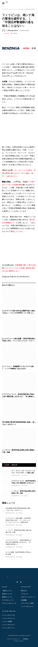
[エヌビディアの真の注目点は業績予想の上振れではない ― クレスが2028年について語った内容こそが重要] (19, 298)
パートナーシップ (26, 587)
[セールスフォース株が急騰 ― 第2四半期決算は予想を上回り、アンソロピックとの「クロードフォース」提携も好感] (19, 326)
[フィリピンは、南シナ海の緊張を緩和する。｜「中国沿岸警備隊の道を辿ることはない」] (19, 48)
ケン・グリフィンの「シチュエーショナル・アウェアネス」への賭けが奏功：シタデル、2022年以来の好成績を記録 (23, 474)
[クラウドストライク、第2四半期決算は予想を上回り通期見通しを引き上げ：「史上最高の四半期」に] (19, 382)
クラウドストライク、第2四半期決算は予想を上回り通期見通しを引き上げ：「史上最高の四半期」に (18, 396)
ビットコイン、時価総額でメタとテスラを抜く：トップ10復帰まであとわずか (18, 367)
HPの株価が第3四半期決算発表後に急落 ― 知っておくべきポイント (19, 423)
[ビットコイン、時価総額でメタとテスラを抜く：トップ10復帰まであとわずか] (19, 354)
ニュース (9, 9)
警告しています (17, 231)
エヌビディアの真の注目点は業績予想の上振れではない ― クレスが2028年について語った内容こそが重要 (18, 313)
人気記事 (6, 465)
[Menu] (3, 3)
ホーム (4, 9)
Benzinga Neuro (13, 30)
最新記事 (14, 465)
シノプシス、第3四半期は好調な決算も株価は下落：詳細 (18, 451)
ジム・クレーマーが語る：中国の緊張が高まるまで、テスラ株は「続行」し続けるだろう (19, 173)
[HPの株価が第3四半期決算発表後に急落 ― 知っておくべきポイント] (19, 409)
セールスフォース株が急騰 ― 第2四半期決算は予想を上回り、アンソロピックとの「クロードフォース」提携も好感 (18, 340)
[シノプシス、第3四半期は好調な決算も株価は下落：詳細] (19, 437)
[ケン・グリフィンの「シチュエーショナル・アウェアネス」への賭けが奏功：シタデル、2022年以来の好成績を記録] (6, 472)
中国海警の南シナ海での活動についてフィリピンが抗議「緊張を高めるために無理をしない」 (19, 268)
